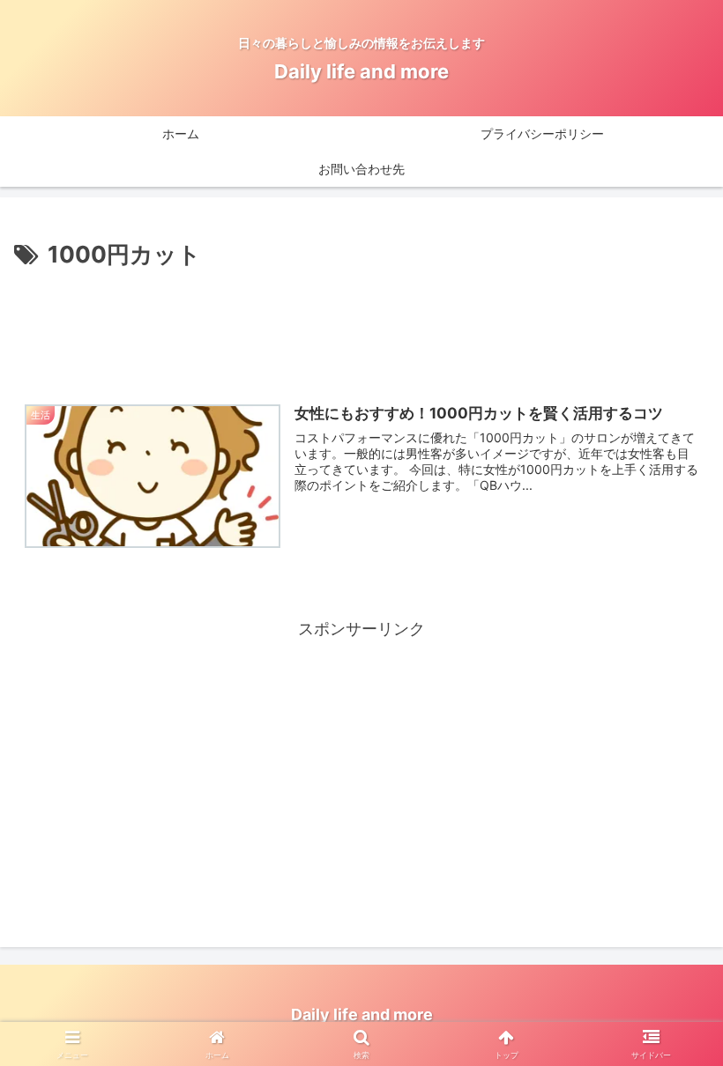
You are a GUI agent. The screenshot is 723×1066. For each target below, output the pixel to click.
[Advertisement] (361, 322)
